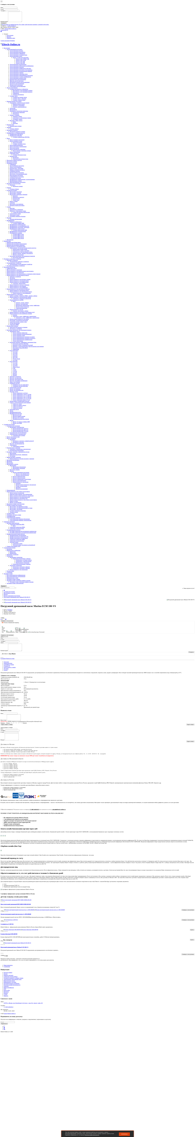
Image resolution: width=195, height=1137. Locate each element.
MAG (14, 301)
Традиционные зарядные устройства (19, 261)
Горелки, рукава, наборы (22, 302)
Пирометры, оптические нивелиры (19, 111)
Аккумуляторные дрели (16, 56)
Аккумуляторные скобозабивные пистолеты (21, 75)
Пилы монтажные (14, 148)
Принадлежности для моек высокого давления (22, 458)
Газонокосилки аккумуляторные (18, 432)
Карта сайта (7, 990)
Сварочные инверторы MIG (17, 524)
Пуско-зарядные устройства (14, 263)
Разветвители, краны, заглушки (21, 250)
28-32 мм (15, 357)
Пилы (8, 138)
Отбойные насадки (15, 383)
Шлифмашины (10, 220)
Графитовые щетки (12, 268)
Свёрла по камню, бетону (19, 405)
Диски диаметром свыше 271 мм (21, 399)
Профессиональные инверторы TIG (19, 536)
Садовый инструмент (9, 591)
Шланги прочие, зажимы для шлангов (23, 253)
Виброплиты (13, 553)
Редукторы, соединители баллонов (19, 320)
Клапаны (18, 483)
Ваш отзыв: (4, 720)
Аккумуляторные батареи (16, 50)
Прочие (15, 375)
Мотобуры (9, 461)
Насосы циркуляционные (19, 480)
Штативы (15, 123)
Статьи (5, 994)
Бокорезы (15, 196)
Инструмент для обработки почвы (19, 506)
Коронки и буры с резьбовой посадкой (23, 345)
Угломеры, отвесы (17, 119)
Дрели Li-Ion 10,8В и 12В (22, 59)
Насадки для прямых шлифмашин (18, 380)
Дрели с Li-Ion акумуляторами (20, 57)
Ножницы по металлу (18, 197)
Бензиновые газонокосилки (17, 427)
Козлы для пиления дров (13, 436)
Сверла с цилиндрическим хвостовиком (20, 402)
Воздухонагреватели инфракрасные (16, 575)
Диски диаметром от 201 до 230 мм (22, 397)
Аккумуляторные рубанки (16, 72)
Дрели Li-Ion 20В (20, 63)
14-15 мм (15, 352)
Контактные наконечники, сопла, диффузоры (27, 305)
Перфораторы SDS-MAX (16, 134)
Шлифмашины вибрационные (18, 224)
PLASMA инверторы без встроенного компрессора (23, 531)
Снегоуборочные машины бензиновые (20, 519)
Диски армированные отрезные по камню (24, 337)
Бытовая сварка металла (13, 523)
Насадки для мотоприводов (17, 443)
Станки (9, 206)
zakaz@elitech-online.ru (10, 28)
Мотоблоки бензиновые (13, 460)
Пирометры (16, 113)
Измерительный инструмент (14, 101)
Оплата (5, 670)
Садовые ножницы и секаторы (18, 510)
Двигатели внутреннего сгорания (18, 327)
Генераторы (10, 556)
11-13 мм (15, 363)
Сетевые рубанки (14, 189)
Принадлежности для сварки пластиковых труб (22, 312)
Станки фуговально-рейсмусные (21, 212)
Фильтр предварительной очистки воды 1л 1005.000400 (16, 914)
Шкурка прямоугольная (19, 416)
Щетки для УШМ (17, 423)
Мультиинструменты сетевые (17, 131)
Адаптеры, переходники (19, 283)
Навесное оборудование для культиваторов (21, 494)
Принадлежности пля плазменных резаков (21, 313)
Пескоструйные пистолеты (17, 172)
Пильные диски (14, 391)
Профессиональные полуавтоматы (19, 538)
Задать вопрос (190, 724)
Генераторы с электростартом (23, 561)
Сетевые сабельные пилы (19, 154)
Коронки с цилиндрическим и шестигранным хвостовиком (28, 346)
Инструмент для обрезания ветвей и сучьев (21, 508)
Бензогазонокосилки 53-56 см (20, 431)
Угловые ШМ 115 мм (18, 234)
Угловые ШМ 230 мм (18, 238)
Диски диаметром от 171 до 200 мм (22, 395)
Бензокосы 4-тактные (18, 442)
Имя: (2, 713)
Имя (2, 7)
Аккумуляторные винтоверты (17, 52)
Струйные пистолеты (15, 178)
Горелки (15, 315)
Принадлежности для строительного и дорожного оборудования (23, 274)
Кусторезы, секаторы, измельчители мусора (18, 452)
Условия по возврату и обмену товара (13, 978)
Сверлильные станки (15, 213)
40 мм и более (16, 358)
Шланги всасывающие (22, 488)
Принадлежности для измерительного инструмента (20, 271)
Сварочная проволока (21, 308)
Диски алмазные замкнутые (20, 332)
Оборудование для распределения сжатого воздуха (23, 248)
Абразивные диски (15, 331)
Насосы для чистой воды (22, 475)
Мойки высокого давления (14, 457)
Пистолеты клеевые (12, 161)
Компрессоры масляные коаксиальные (17, 243)
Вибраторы (13, 551)
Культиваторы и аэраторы (13, 447)
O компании (7, 966)
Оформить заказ (11, 38)
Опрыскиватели (11, 490)
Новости (6, 995)
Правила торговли (8, 975)
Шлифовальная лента (15, 412)
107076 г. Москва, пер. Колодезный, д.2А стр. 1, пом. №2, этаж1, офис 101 (23, 1003)
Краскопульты (10, 124)
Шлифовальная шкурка (16, 413)
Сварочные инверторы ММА (17, 527)
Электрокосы (13, 445)
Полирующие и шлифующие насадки (19, 401)
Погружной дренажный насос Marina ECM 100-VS (17, 597)
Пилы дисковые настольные (17, 139)
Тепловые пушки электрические (15, 583)
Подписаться (4, 1023)
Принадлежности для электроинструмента (18, 275)
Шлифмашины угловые (16, 232)
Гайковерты (16, 93)
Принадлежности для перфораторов (19, 282)
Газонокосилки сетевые (19, 435)
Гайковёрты (13, 164)
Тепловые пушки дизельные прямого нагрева (18, 580)
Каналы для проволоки (22, 304)
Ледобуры (12, 278)
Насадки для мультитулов (16, 379)
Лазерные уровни (17, 116)
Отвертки (12, 202)
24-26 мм (15, 356)
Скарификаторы (11, 516)
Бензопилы (16, 157)
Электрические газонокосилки (18, 434)
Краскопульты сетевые (15, 126)
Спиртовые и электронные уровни (22, 117)
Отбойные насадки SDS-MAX (21, 384)
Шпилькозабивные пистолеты (17, 182)
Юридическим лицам (9, 980)
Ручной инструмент (12, 190)
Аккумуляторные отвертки (17, 67)
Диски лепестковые (18, 341)
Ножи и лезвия (14, 201)
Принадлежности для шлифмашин (19, 287)
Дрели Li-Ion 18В (20, 61)
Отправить (3, 23)
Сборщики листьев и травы (14, 514)
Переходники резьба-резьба (20, 249)
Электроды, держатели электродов (22, 298)
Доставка (6, 668)
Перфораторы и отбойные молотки (16, 133)
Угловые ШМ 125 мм (18, 235)
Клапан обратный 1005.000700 (9, 934)
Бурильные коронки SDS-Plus (20, 343)
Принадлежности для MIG (17, 300)
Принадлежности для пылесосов (15, 272)
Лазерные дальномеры (18, 105)
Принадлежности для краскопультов (19, 280)
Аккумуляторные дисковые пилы (18, 55)
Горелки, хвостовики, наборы (20, 311)
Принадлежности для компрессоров (16, 246)
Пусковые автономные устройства (16, 265)
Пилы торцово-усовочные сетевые (22, 150)
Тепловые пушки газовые (13, 579)
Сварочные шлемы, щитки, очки (18, 321)
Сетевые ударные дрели (19, 100)
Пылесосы (12, 185)
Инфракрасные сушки (12, 577)
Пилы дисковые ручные (16, 141)
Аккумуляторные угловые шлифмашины (20, 76)
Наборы (15, 373)
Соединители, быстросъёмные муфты (22, 252)
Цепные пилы (13, 156)
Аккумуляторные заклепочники (18, 64)
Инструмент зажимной (16, 191)
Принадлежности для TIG (16, 309)
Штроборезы (10, 239)
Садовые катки (11, 513)
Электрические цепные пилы (20, 159)
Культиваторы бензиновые (17, 450)
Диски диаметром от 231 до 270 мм (22, 398)
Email (2, 9)
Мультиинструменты (12, 130)
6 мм (14, 368)
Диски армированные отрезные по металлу (24, 338)
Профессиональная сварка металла (16, 534)
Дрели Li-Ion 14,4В (21, 60)
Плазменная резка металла (13, 530)
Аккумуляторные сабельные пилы (19, 74)
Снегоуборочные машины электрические (20, 520)
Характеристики (8, 663)
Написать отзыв (10, 658)
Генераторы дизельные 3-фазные (21, 568)
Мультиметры (13, 109)
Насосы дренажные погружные (21, 472)
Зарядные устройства (12, 260)
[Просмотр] (4, 901)
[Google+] (4, 1029)
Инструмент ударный (15, 193)
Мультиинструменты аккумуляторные (20, 82)
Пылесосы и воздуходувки (14, 183)
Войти (13, 40)
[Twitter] (4, 1027)
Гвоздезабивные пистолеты (17, 165)
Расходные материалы (18, 257)
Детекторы (12, 108)
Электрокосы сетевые (18, 446)
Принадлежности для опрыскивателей (20, 497)
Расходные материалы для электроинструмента (19, 330)
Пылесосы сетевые (18, 186)
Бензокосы (12, 439)
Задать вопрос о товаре (10, 667)
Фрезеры (9, 217)
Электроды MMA (14, 324)
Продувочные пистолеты (16, 175)
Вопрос (2, 740)
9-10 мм (15, 371)
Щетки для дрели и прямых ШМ (21, 421)
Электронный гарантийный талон (12, 979)
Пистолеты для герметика (16, 204)
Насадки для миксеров (15, 378)
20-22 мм (15, 354)
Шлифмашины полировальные (18, 231)
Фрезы (11, 410)
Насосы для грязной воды (22, 473)
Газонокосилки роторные (13, 426)
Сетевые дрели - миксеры (19, 98)
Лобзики (9, 127)
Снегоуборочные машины (13, 517)
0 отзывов (3, 658)
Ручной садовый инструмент (14, 505)
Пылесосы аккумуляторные (17, 83)
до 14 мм (15, 360)
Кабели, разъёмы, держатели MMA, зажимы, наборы (23, 295)
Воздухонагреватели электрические (16, 576)
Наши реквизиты (8, 965)
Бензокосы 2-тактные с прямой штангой (23, 441)
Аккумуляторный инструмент (14, 49)
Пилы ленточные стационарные (18, 146)
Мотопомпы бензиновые (19, 467)
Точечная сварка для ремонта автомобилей (24, 545)
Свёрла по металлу (18, 406)
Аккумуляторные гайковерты (17, 53)
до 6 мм (15, 372)
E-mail (2, 639)
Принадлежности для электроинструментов (18, 289)
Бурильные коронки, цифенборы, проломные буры (23, 342)
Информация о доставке (10, 982)
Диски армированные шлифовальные (22, 339)
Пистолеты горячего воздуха (14, 160)
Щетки (11, 420)
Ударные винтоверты (18, 94)
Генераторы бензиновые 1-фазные (22, 558)
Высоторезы (13, 453)
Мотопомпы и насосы (12, 464)
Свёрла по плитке (17, 408)
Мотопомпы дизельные (19, 468)
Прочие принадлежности (22, 306)
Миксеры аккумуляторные (17, 81)
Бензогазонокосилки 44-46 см (20, 428)
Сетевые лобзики (14, 128)
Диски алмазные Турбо (19, 335)
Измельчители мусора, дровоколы (18, 454)
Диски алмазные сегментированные (22, 334)
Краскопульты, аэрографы (16, 168)
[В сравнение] (2, 657)
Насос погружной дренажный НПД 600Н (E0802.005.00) (16, 904)
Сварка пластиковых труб (13, 546)
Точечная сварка (14, 542)
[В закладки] (1, 657)
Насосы (12, 471)
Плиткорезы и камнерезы (16, 209)
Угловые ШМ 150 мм (18, 237)
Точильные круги (14, 409)
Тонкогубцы (16, 200)
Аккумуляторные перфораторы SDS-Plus (20, 68)
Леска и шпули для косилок (17, 493)
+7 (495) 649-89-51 (11, 26)
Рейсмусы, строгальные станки (18, 211)
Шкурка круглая (17, 415)
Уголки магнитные (15, 323)
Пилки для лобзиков (15, 389)
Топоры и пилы (14, 512)
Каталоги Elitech (8, 972)
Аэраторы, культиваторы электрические (20, 449)
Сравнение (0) (4, 30)
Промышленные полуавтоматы (18, 535)
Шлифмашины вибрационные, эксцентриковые (22, 179)
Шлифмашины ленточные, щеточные (19, 227)
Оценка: (3, 723)
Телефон (3, 10)
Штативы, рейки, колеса (16, 120)
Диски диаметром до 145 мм (20, 393)
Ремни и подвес (14, 501)
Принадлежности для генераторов (19, 569)
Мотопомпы (10, 462)
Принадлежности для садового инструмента (18, 491)
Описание (6, 662)
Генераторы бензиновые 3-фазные (22, 564)
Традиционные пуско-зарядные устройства (21, 264)
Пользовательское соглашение (11, 983)
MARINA (9, 609)
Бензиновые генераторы (16, 557)
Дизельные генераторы (16, 565)
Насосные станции (15, 469)
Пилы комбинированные (16, 145)
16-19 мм (15, 353)
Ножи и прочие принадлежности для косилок (22, 495)
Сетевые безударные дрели (20, 97)
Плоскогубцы (16, 198)
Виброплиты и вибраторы (13, 550)
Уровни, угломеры (14, 115)
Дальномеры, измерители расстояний (19, 102)
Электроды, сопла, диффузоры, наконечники (24, 316)
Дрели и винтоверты (12, 87)
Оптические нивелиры (19, 112)
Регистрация (10, 35)
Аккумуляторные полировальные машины (21, 71)
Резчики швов (10, 571)
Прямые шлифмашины (16, 222)
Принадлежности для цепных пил (18, 498)
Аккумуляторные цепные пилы (18, 78)
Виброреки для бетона (12, 554)
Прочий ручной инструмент (17, 205)
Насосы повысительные (19, 478)
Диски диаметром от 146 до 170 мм (22, 394)
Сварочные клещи (17, 543)
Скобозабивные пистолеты (17, 176)
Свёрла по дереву (17, 404)
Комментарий (4, 21)
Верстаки (12, 208)
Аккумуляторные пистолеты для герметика (21, 70)
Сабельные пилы (14, 153)
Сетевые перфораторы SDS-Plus (21, 137)
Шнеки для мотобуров (15, 502)
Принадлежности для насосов (20, 482)
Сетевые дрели (14, 96)
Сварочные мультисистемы (17, 528)
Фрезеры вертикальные (16, 219)
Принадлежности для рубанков (18, 286)
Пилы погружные (17, 142)
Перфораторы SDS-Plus (16, 135)
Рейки (14, 122)
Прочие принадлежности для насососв (26, 484)
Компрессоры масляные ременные (16, 245)
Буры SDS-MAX (14, 350)
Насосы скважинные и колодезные (22, 479)
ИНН (2, 642)
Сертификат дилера (9, 664)
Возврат (6, 993)
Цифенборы (16, 349)
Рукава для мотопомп (21, 486)
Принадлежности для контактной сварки (20, 297)
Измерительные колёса (19, 104)
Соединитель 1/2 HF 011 (7, 924)
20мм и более (16, 367)
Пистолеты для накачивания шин (18, 174)
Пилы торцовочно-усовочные (17, 149)
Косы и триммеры (11, 438)
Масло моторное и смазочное (14, 269)
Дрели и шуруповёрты (15, 167)
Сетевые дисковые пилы (19, 144)
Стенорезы (9, 572)
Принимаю (124, 1134)
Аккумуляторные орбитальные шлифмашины (22, 65)
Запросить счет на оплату (7, 635)
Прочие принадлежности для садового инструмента (23, 499)
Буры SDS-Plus (14, 361)
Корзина (9, 36)
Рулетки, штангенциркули (19, 107)
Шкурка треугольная (18, 417)
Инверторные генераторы (22, 562)
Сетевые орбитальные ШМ (20, 230)
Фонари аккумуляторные (16, 85)
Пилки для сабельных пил (16, 390)
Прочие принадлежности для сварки (19, 319)
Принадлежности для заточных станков (20, 279)
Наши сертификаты (9, 987)
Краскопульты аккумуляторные (18, 79)
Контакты (6, 991)
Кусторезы (12, 456)
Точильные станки (14, 215)
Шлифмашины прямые (16, 180)
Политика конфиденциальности (12, 985)
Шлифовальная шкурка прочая (21, 419)
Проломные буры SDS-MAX (20, 347)
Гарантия (6, 986)
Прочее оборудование (12, 326)
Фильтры (18, 487)
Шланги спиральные (18, 254)
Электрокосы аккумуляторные (18, 86)
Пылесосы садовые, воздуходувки (15, 504)
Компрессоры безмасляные (14, 242)
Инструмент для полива (16, 509)
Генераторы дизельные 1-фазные (21, 567)
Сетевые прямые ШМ (18, 223)
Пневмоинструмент (12, 163)
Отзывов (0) (7, 666)
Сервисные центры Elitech (10, 976)
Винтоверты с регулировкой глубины (22, 90)
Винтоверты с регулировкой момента (22, 91)
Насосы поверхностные (19, 476)
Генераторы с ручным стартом (24, 560)
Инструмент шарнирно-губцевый (18, 194)
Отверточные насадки (15, 387)
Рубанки (9, 187)
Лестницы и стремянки (16, 328)
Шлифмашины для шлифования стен (19, 226)
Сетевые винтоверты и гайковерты (19, 89)
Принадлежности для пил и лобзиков (19, 285)
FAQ (5, 989)
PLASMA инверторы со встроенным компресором (23, 532)
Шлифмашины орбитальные (17, 228)
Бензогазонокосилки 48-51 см (20, 430)
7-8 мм (14, 369)
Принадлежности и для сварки (15, 294)
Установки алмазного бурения (17, 216)
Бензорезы (9, 549)
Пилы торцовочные (15, 152)
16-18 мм (15, 365)
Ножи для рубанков (15, 382)
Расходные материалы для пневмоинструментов (22, 256)
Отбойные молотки (15, 171)
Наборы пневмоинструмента (17, 170)
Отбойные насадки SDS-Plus (20, 386)
